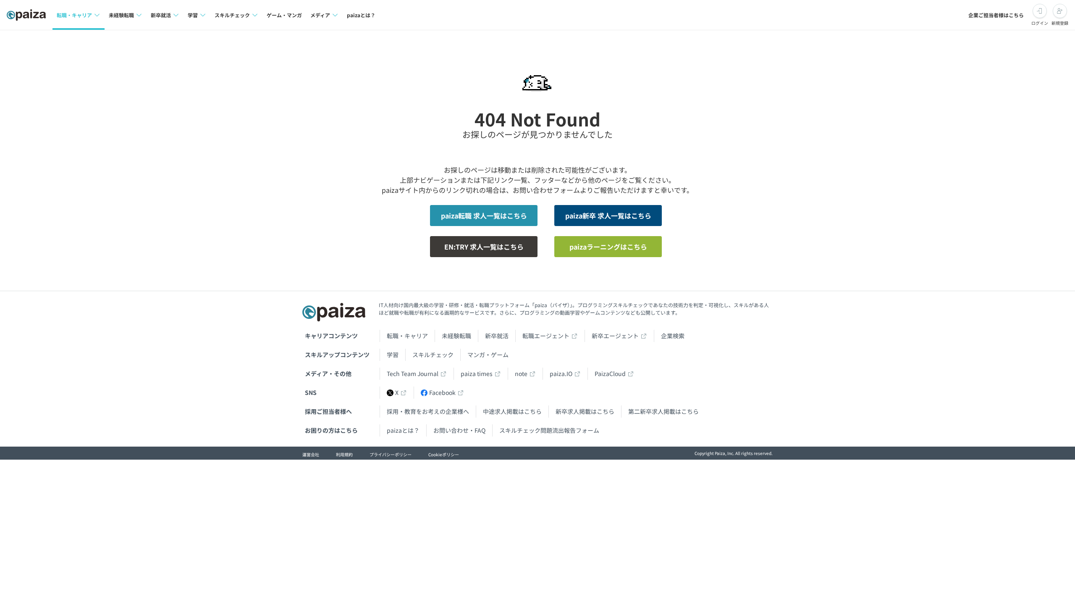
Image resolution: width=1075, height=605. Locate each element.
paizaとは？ (361, 14)
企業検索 (672, 335)
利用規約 (344, 454)
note (521, 373)
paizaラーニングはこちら (608, 247)
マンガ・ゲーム (488, 354)
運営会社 (310, 454)
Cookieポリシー (443, 454)
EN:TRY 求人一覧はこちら (484, 247)
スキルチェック (433, 354)
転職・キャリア (407, 335)
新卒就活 (497, 335)
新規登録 (1059, 23)
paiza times (477, 373)
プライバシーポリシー (391, 454)
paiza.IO (561, 373)
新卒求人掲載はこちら (585, 411)
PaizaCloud (610, 373)
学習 (393, 354)
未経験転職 (456, 335)
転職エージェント (545, 335)
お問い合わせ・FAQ (459, 430)
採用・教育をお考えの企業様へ (428, 411)
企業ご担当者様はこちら (996, 14)
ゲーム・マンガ (284, 14)
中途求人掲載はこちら (512, 411)
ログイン (1039, 23)
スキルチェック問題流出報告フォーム (549, 430)
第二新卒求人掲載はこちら (663, 411)
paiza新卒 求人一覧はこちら (608, 215)
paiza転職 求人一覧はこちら (484, 215)
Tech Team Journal (412, 373)
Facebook (442, 392)
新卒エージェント (615, 335)
